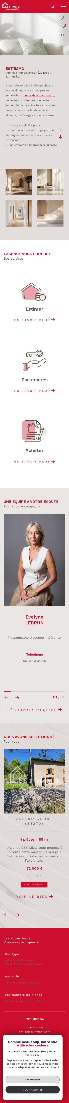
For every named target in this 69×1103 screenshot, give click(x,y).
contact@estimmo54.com (34, 1031)
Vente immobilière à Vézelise (22, 982)
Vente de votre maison (39, 95)
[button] (17, 698)
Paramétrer (32, 1079)
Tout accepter (33, 1089)
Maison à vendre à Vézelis (20, 960)
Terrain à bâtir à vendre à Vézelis (24, 964)
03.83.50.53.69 (34, 1027)
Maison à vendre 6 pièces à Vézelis (25, 1001)
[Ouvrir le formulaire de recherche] (52, 6)
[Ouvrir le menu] (63, 6)
